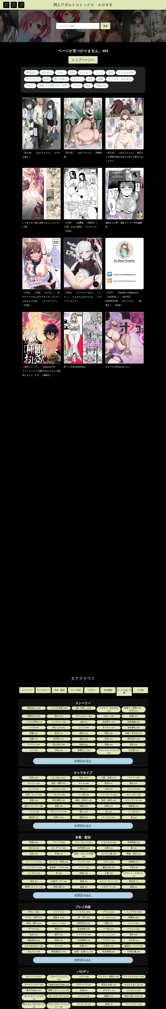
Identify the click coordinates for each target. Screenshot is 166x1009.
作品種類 (108, 690)
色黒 (108, 783)
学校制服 (133, 842)
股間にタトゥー (33, 887)
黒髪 (33, 800)
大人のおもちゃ (33, 946)
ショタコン (58, 722)
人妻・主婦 (108, 777)
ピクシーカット (108, 881)
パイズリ (77, 79)
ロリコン (33, 783)
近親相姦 (133, 722)
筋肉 (83, 817)
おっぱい (85, 72)
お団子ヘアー (58, 881)
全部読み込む (83, 761)
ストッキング (83, 842)
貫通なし (83, 750)
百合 (108, 739)
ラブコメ (33, 744)
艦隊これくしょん (58, 990)
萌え (83, 811)
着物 (133, 887)
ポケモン (108, 990)
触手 (58, 934)
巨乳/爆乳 (58, 800)
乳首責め (83, 929)
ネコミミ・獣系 (58, 861)
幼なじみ (58, 727)
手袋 (58, 853)
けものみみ (108, 842)
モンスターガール (58, 996)
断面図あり (58, 951)
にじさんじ (133, 990)
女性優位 (133, 727)
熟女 (83, 739)
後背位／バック (133, 946)
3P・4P (83, 917)
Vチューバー (58, 811)
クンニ (133, 923)
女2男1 (58, 739)
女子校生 (83, 848)
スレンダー (133, 794)
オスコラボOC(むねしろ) (117, 367)
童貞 (58, 733)
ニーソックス (33, 861)
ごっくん (108, 934)
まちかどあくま (133, 984)
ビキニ (108, 861)
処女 (88, 85)
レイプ (83, 727)
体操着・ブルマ (58, 867)
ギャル (83, 783)
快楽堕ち (108, 722)
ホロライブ (83, 984)
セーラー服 (108, 853)
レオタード (108, 887)
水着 (108, 848)
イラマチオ (83, 934)
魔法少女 (108, 867)
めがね (33, 848)
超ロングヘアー (33, 806)
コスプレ (108, 940)
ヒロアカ (83, 996)
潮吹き (58, 917)
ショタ (33, 727)
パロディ (92, 690)
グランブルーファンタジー (58, 1005)
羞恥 (133, 934)
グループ (58, 842)
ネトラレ (108, 727)
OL (108, 811)
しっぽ (133, 811)
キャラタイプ (43, 690)
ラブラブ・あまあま (119, 79)
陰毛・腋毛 (108, 800)
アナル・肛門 (33, 917)
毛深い (58, 817)
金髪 (58, 806)
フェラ (99, 72)
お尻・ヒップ (33, 794)
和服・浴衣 (133, 853)
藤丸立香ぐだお (133, 996)
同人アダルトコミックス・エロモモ (83, 5)
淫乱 (133, 744)
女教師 (133, 861)
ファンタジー (83, 716)
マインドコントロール (108, 751)
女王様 (133, 750)
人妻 (108, 873)
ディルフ (108, 817)
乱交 (33, 934)
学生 (83, 789)
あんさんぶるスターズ (33, 1005)
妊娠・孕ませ (133, 733)
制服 (100, 79)
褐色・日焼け (83, 800)
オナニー (58, 923)
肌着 (83, 873)
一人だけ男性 (33, 722)
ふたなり (58, 789)
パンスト (83, 861)
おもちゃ (33, 951)
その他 (140, 690)
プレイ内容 (75, 690)
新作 (110, 72)
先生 (33, 853)
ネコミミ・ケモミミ (133, 874)
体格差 (133, 806)
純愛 (133, 716)
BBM (83, 744)
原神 (83, 990)
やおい (108, 716)
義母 (83, 881)
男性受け (133, 739)
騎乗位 (133, 917)
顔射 (58, 940)
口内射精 (83, 940)
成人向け (47, 72)
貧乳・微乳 (58, 783)
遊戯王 (108, 996)
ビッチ (33, 789)
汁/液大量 (133, 951)
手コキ (33, 929)
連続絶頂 (33, 940)
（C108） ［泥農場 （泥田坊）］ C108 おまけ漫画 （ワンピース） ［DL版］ (82, 226)
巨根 (108, 806)
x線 (83, 722)
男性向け (31, 72)
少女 (108, 789)
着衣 (58, 929)
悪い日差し (60, 79)
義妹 (83, 887)
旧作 (90, 79)
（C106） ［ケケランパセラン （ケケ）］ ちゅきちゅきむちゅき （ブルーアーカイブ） (83, 296)
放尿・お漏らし (83, 951)
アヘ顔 (108, 929)
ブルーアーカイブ (58, 977)
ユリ (33, 750)
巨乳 (72, 72)
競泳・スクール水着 (83, 854)
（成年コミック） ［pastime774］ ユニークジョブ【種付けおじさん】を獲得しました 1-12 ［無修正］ (41, 371)
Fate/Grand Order (58, 984)
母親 (83, 806)
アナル (77, 85)
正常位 (108, 946)
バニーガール (33, 867)
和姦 (33, 733)
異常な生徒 (108, 984)
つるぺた (58, 794)
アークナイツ (133, 1004)
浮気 (58, 750)
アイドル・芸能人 (108, 976)
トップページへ (83, 60)
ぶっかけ (108, 917)
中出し (61, 72)
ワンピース (83, 1004)
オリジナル (32, 79)
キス (58, 946)
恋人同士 (58, 744)
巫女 (33, 881)
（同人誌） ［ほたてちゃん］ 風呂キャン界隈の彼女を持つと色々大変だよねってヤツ (124, 156)
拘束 (108, 923)
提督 (108, 1004)
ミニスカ (33, 873)
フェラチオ (133, 912)
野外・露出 (34, 923)
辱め (58, 716)
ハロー (83, 976)
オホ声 (133, 940)
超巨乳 (33, 817)
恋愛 (33, 739)
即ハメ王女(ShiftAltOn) (74, 367)
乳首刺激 (108, 951)
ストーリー (27, 690)
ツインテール (108, 794)
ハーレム (133, 929)
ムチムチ (133, 789)
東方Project (33, 990)
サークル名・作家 (124, 691)
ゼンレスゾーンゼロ (33, 997)
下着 (133, 867)
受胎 (108, 744)
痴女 (83, 733)
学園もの (101, 85)
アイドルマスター (133, 976)
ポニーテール (133, 800)
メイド (33, 811)
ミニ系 (83, 794)
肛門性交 (83, 923)
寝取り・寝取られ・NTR (53, 85)
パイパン (133, 777)
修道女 (133, 881)
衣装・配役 (59, 690)
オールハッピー (33, 984)
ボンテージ (58, 848)
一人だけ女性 (126, 72)
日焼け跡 (58, 887)
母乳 (108, 733)
